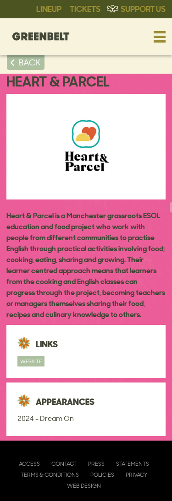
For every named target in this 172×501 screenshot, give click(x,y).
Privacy (136, 475)
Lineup (48, 8)
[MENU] (159, 36)
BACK (29, 62)
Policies (102, 475)
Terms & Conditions (50, 475)
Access (29, 464)
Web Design (84, 486)
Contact (64, 464)
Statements (132, 464)
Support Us (143, 8)
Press (96, 464)
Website (31, 361)
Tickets (85, 8)
